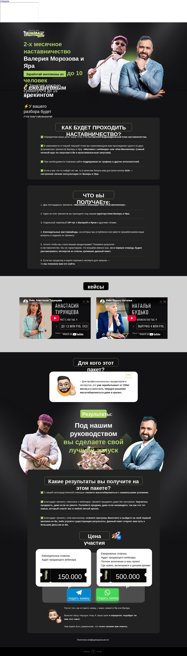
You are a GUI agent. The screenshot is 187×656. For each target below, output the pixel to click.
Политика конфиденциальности (93, 640)
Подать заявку (108, 598)
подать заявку (79, 598)
